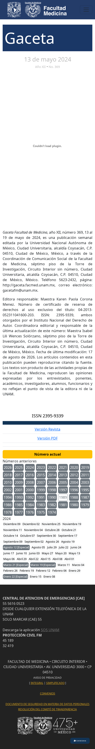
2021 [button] (63, 467)
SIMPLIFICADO (55, 683)
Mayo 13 (74, 553)
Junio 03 (34, 553)
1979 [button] (85, 504)
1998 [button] (52, 489)
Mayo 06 (9, 559)
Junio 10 (21, 553)
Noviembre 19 (72, 524)
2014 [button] (52, 475)
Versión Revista (47, 429)
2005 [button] (63, 482)
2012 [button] (74, 475)
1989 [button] (63, 497)
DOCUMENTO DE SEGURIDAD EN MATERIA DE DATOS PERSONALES (47, 704)
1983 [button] (41, 504)
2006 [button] (52, 482)
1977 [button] (19, 512)
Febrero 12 (43, 571)
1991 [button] (41, 497)
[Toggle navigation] (86, 9)
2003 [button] (85, 482)
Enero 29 (74, 571)
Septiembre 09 (12, 542)
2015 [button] (41, 475)
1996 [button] (74, 489)
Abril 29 (22, 559)
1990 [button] (52, 497)
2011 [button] (85, 475)
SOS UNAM (50, 629)
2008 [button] (30, 482)
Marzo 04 (78, 565)
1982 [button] (52, 504)
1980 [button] (74, 504)
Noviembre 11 (12, 530)
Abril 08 (57, 559)
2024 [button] (30, 467)
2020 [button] (74, 467)
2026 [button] (8, 467)
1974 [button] (52, 512)
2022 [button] (52, 467)
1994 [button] (8, 497)
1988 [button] (74, 497)
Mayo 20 (60, 553)
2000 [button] (30, 489)
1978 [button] (8, 512)
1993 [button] (19, 497)
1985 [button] (19, 504)
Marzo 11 (64, 565)
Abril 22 (33, 559)
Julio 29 (52, 547)
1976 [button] (30, 512)
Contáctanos (81, 741)
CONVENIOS (47, 693)
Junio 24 (75, 547)
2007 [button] (41, 482)
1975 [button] (41, 512)
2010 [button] (8, 482)
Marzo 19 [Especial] (42, 565)
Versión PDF (47, 438)
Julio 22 (63, 547)
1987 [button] (85, 497)
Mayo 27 (47, 553)
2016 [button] (30, 475)
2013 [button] (63, 475)
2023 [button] (41, 467)
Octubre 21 (69, 530)
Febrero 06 (59, 571)
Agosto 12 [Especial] (16, 547)
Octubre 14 (10, 536)
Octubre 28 (52, 530)
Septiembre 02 (34, 542)
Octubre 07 (27, 536)
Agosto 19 (67, 542)
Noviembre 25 (51, 524)
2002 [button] (8, 489)
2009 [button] (19, 482)
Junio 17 (8, 553)
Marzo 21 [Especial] (15, 565)
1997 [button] (63, 489)
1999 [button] (41, 489)
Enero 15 (35, 576)
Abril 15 (45, 559)
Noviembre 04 (33, 530)
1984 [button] (30, 504)
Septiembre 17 (67, 536)
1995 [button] (85, 489)
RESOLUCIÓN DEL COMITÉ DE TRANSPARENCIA (47, 709)
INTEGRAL (37, 683)
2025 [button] (19, 467)
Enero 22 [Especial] (15, 576)
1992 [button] (30, 497)
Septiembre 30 (46, 536)
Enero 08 (49, 576)
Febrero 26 (10, 571)
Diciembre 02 (31, 524)
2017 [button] (19, 475)
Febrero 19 (27, 571)
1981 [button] (63, 504)
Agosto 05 (38, 547)
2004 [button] (74, 482)
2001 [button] (19, 489)
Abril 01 (69, 559)
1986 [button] (8, 504)
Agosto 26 (52, 542)
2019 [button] (85, 467)
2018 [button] (8, 475)
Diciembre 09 (11, 524)
